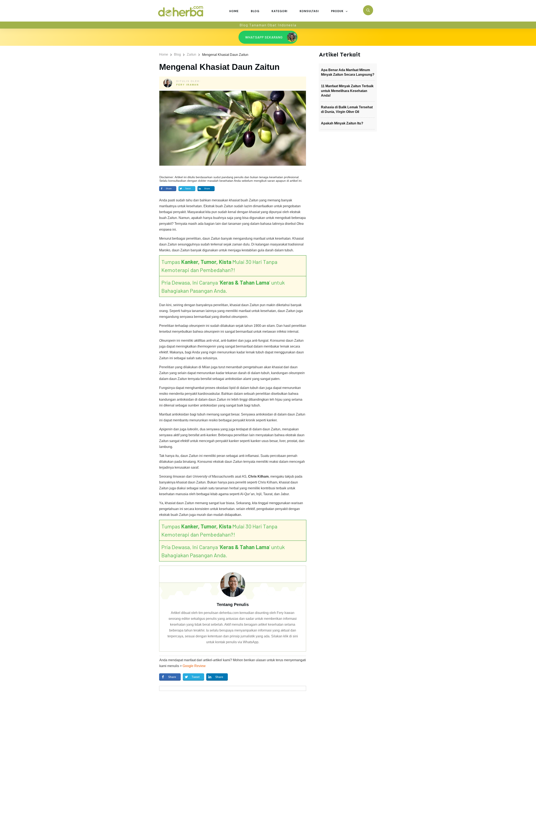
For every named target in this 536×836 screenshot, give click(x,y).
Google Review (194, 666)
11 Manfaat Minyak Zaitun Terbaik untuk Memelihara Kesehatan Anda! (347, 90)
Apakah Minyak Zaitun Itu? (342, 123)
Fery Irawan (187, 84)
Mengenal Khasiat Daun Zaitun (219, 67)
